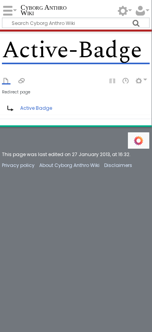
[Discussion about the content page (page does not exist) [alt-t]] (21, 80)
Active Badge (36, 108)
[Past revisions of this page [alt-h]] (126, 80)
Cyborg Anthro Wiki (43, 11)
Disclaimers (118, 165)
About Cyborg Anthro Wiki (69, 165)
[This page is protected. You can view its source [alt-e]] (112, 80)
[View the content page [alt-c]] (6, 80)
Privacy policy (18, 165)
